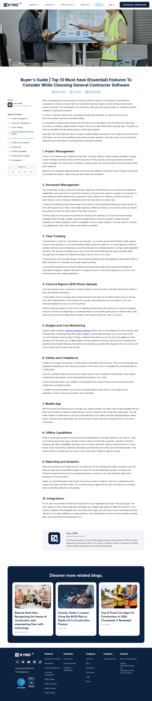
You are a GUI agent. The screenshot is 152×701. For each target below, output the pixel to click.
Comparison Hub (110, 659)
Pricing (99, 5)
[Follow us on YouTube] (29, 662)
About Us (89, 659)
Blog (87, 663)
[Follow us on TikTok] (40, 662)
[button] (34, 4)
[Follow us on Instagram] (17, 662)
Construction (68, 659)
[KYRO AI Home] (26, 655)
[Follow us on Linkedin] (34, 662)
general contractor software (78, 330)
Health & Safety (50, 688)
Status (88, 681)
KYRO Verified (50, 693)
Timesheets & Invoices (52, 659)
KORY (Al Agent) (51, 684)
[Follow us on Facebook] (23, 662)
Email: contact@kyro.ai (128, 659)
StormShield (49, 663)
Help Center (90, 672)
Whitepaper (90, 668)
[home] (12, 5)
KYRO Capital (49, 679)
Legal (88, 677)
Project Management (52, 668)
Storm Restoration (70, 663)
